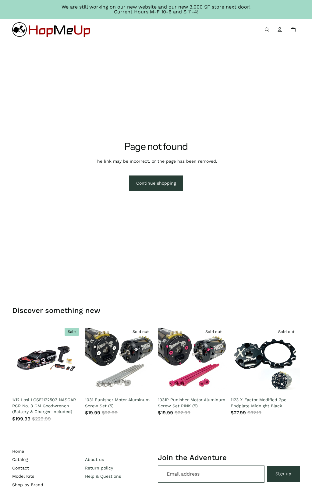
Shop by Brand (27, 484)
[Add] (71, 385)
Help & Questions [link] (103, 476)
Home (18, 451)
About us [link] (94, 459)
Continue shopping (156, 183)
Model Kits (23, 476)
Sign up (283, 473)
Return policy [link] (99, 468)
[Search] (267, 29)
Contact (20, 468)
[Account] (279, 29)
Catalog (20, 459)
